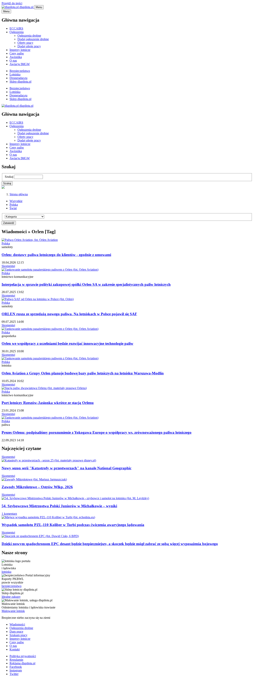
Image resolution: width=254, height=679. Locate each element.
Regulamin (16, 659)
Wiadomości (17, 624)
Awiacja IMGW (20, 64)
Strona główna (19, 194)
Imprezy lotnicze (20, 50)
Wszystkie (16, 201)
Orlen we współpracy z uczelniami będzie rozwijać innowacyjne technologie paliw (67, 343)
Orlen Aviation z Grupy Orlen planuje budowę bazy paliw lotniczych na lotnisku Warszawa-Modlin (83, 373)
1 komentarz (9, 513)
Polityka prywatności (23, 656)
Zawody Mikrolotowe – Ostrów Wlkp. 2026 (37, 487)
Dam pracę (16, 631)
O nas (13, 60)
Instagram (16, 670)
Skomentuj (8, 266)
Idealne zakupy (11, 596)
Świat (13, 208)
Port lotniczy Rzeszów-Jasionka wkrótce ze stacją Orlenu (48, 403)
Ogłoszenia (17, 32)
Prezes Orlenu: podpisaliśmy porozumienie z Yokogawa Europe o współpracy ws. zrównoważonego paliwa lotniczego (96, 432)
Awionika (16, 57)
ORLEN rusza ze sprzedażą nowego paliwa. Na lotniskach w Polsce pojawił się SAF (69, 314)
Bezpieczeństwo (20, 71)
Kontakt (15, 649)
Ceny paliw (17, 53)
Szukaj (9, 176)
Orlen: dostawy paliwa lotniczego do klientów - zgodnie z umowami (56, 255)
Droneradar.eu (18, 78)
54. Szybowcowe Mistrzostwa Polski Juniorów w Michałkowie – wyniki (59, 506)
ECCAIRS (16, 28)
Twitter (14, 674)
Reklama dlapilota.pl (22, 663)
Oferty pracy (25, 42)
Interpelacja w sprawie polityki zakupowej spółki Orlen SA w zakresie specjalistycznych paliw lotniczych (86, 284)
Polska (14, 204)
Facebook (16, 666)
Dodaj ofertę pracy (29, 46)
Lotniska (15, 74)
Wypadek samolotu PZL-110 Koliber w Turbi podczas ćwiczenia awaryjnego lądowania (73, 525)
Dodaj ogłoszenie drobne (33, 39)
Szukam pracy (18, 635)
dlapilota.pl (26, 7)
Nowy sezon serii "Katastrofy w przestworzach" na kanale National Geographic (66, 468)
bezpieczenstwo (11, 586)
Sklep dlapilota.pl (20, 81)
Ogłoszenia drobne (29, 35)
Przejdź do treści (12, 3)
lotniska (6, 571)
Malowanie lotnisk (13, 611)
